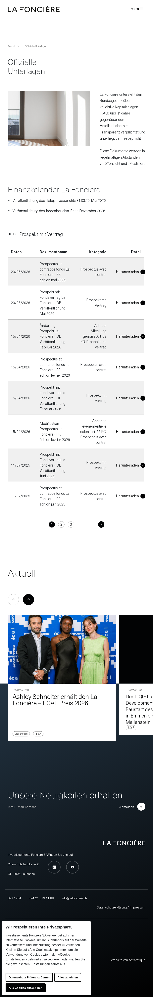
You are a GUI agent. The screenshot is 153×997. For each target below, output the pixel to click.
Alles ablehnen (68, 977)
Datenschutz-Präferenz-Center (29, 977)
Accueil (12, 46)
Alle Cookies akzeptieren (25, 987)
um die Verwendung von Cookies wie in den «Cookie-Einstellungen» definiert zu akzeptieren (42, 954)
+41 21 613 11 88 (41, 898)
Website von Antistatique (128, 959)
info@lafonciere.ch (74, 898)
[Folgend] (95, 524)
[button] (28, 599)
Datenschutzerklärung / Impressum (121, 907)
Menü (135, 8)
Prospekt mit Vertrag (41, 234)
